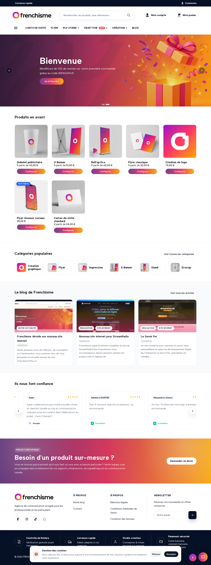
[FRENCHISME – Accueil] (34, 497)
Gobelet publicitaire (29, 162)
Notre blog (78, 502)
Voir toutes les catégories (179, 254)
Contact (77, 508)
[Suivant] (202, 70)
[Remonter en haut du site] (192, 557)
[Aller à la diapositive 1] (103, 104)
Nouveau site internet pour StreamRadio (104, 336)
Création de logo (176, 162)
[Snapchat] (44, 519)
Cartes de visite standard (64, 219)
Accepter (171, 554)
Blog (135, 27)
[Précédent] (9, 70)
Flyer (54, 27)
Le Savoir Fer (149, 336)
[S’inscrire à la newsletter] (192, 515)
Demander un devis (181, 460)
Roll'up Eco (98, 162)
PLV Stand (71, 27)
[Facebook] (18, 519)
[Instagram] (26, 519)
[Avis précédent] (18, 411)
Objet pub (95, 27)
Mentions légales (119, 502)
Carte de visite (35, 27)
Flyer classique (138, 162)
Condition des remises (122, 519)
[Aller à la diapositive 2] (108, 104)
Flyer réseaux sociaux (31, 218)
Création (119, 27)
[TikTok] (35, 519)
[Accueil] (31, 15)
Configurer (31, 171)
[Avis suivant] (192, 411)
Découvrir (50, 81)
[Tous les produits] (15, 27)
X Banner (59, 162)
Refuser (156, 554)
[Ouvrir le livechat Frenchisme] (203, 557)
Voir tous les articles (182, 292)
